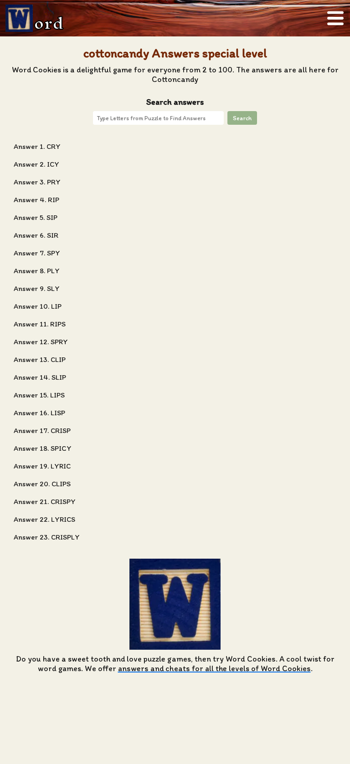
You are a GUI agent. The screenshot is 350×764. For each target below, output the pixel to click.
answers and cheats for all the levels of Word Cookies (214, 668)
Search (242, 118)
